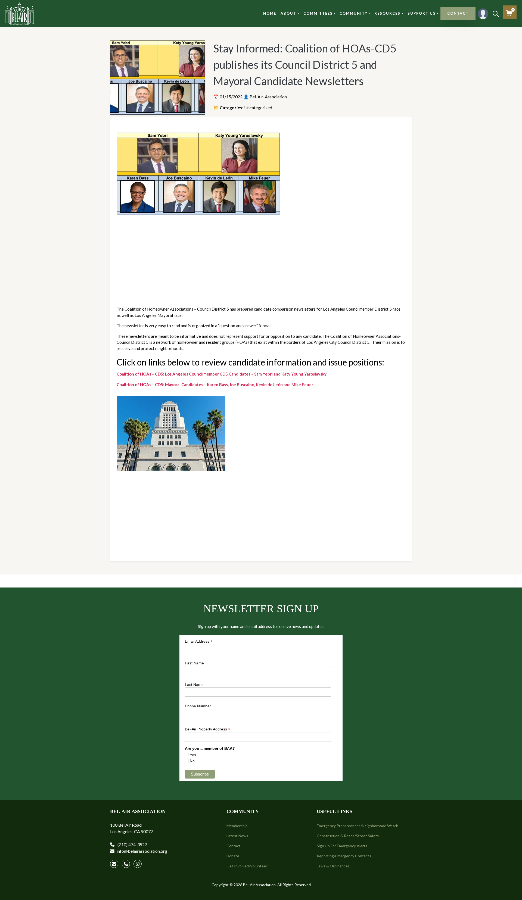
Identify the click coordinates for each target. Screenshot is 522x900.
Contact (233, 845)
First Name (194, 663)
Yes (193, 755)
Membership (237, 825)
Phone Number (198, 706)
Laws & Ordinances (333, 866)
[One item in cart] (509, 13)
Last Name (194, 684)
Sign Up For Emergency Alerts (342, 845)
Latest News (237, 835)
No (192, 761)
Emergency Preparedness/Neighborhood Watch (357, 825)
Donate (232, 856)
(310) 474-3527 (132, 844)
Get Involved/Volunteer (246, 866)
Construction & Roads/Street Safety (348, 835)
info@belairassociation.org (142, 851)
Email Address (199, 641)
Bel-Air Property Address (207, 729)
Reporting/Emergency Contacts (344, 856)
